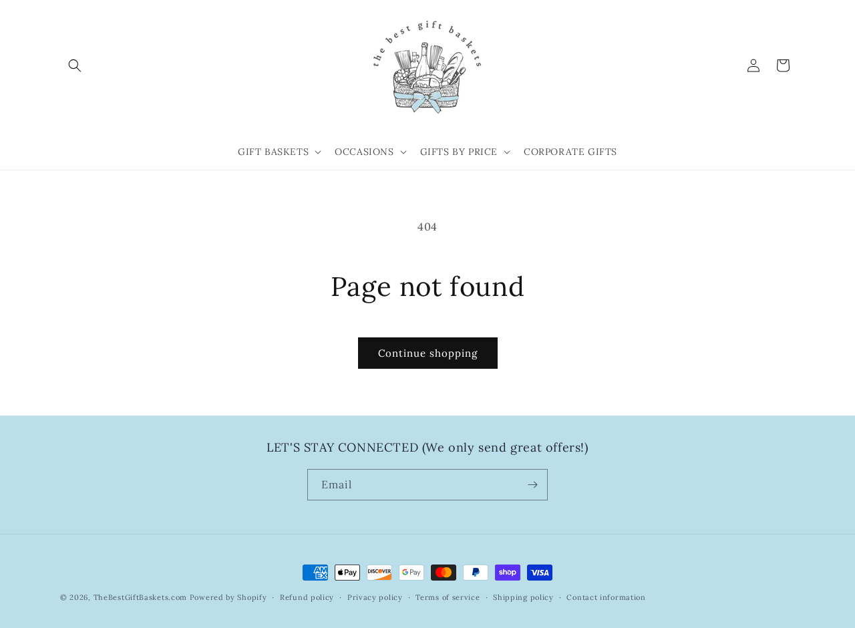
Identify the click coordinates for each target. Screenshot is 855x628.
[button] (75, 65)
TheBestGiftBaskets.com (140, 597)
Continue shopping (428, 353)
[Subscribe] (532, 484)
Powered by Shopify (228, 597)
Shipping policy (523, 597)
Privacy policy (375, 597)
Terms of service (447, 597)
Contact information (605, 597)
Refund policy (307, 597)
